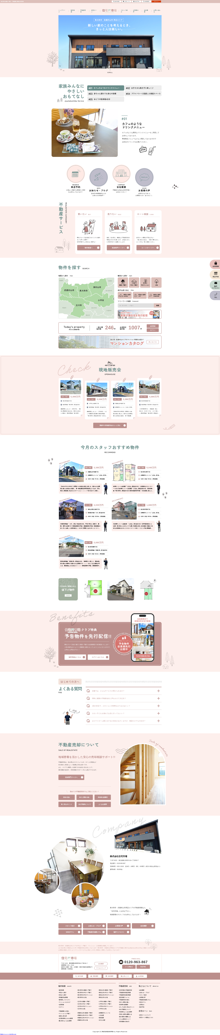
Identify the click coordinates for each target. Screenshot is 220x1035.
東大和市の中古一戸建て (85, 992)
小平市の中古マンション (106, 1006)
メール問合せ (129, 966)
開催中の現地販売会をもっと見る (110, 425)
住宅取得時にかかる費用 (66, 1018)
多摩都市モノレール (104, 1013)
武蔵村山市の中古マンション (86, 1017)
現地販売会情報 (63, 997)
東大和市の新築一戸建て (85, 990)
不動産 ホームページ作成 (6, 1034)
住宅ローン (94, 11)
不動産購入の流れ (64, 1011)
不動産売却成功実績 (125, 995)
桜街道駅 (101, 1017)
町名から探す (63, 995)
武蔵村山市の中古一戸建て (85, 1015)
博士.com (14, 1034)
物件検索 (73, 11)
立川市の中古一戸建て (84, 1004)
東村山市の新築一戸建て (106, 990)
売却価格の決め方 (124, 1021)
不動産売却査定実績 (125, 992)
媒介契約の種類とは (125, 1016)
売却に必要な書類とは (125, 1014)
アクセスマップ (101, 968)
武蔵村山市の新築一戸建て (85, 1013)
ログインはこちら (98, 657)
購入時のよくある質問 (65, 1020)
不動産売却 (83, 11)
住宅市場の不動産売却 (125, 990)
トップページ (61, 11)
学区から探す (63, 992)
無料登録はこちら (75, 657)
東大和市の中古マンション (85, 995)
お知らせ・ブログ (94, 926)
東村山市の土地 (103, 997)
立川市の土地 (81, 1008)
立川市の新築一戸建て (84, 1001)
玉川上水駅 (102, 1020)
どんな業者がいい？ (125, 1019)
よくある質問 (103, 804)
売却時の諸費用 (103, 797)
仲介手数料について (84, 804)
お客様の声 (135, 11)
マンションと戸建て (64, 1013)
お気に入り (127, 1)
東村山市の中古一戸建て (106, 992)
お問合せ (141, 1004)
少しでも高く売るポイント (126, 1007)
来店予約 (143, 966)
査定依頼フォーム (124, 997)
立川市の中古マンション (85, 1006)
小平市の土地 (102, 1008)
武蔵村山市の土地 (83, 1020)
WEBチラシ (70, 932)
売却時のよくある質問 (125, 1012)
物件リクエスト (119, 932)
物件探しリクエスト (64, 999)
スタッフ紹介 (124, 11)
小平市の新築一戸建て (105, 1001)
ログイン (152, 330)
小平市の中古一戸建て (105, 1004)
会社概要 (146, 11)
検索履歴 (147, 1)
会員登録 (152, 326)
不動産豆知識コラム (94, 932)
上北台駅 (101, 1015)
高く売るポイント (66, 804)
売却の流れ (66, 797)
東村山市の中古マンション (106, 995)
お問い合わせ (157, 11)
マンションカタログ (64, 1002)
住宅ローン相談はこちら (146, 1017)
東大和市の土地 (82, 997)
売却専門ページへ (71, 777)
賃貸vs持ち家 (63, 1016)
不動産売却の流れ (124, 999)
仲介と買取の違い (84, 797)
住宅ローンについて (145, 1015)
